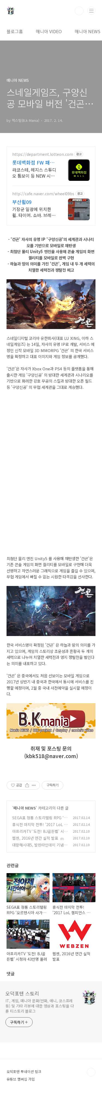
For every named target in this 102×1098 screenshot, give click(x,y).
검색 (79, 11)
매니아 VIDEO (49, 31)
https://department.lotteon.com (42, 154)
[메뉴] (91, 11)
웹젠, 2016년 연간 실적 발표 (35, 838)
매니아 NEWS (87, 31)
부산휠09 (22, 201)
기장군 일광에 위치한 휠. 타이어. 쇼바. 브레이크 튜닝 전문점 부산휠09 (34, 212)
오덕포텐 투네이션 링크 (24, 1071)
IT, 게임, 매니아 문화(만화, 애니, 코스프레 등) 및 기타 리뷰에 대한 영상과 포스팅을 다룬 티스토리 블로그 (39, 1006)
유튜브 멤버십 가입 (21, 1079)
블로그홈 (15, 31)
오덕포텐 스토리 (22, 993)
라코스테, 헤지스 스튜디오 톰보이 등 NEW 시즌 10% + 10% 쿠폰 (34, 172)
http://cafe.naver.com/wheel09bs (43, 193)
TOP (91, 1072)
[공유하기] (27, 785)
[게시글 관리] (33, 785)
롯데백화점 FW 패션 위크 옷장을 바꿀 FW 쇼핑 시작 (34, 162)
